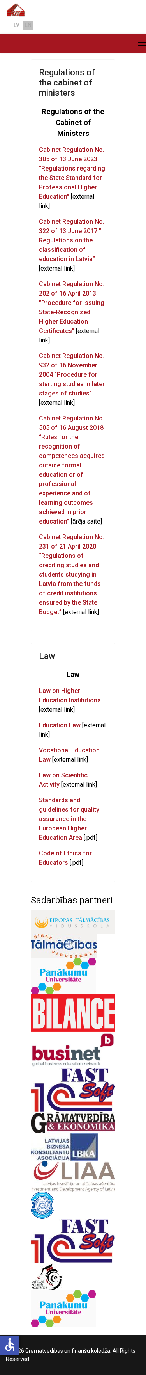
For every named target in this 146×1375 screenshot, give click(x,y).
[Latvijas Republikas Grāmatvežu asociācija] (73, 1205)
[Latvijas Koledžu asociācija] (73, 1276)
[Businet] (73, 1049)
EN (28, 25)
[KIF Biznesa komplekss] (73, 1241)
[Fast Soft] (73, 1090)
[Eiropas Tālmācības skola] (73, 922)
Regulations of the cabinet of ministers (67, 83)
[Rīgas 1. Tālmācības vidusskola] (73, 1308)
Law (47, 656)
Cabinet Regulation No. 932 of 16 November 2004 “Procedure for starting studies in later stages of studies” (72, 374)
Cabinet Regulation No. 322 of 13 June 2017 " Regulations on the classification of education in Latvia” (71, 240)
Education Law (60, 725)
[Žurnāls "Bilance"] (73, 1013)
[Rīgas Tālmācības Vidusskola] (73, 946)
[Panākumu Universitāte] (73, 976)
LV (16, 25)
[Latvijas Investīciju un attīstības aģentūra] (73, 1176)
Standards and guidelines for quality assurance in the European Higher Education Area (69, 818)
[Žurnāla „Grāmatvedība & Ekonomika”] (73, 1122)
